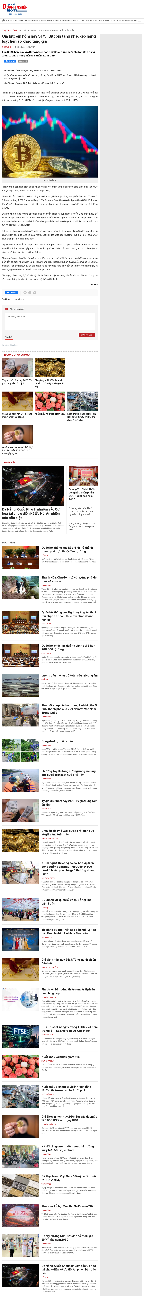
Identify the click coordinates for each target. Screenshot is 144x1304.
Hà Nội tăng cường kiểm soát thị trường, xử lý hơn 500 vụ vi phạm (67, 1148)
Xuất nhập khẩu (67, 30)
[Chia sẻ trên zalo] (29, 292)
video (107, 21)
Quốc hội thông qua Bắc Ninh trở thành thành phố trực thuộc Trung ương (67, 549)
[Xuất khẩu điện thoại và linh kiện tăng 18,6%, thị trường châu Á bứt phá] (82, 401)
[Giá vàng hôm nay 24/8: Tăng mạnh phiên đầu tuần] (17, 401)
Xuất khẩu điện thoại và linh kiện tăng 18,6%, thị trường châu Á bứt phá (81, 417)
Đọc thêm (8, 542)
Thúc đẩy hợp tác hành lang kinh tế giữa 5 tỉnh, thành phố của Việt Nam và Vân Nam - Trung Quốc (69, 709)
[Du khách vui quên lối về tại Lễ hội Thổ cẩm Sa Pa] (20, 909)
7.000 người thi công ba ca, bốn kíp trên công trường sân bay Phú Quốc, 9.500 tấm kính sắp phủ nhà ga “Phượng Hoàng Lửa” (68, 868)
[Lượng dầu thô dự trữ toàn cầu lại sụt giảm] (20, 685)
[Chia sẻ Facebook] (10, 61)
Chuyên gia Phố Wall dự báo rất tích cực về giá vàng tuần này (49, 383)
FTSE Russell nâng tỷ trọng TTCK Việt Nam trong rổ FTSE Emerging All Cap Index (69, 1028)
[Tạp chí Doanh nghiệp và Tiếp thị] (15, 8)
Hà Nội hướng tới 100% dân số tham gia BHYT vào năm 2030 (67, 1237)
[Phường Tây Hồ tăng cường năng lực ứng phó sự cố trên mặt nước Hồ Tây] (20, 780)
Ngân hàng (46, 809)
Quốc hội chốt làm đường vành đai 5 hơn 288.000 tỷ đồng (68, 647)
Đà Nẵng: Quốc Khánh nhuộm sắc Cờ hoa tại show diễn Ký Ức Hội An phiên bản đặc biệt (31, 513)
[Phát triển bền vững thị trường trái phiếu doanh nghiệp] (20, 999)
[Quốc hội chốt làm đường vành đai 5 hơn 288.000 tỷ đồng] (20, 655)
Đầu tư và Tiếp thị (48, 878)
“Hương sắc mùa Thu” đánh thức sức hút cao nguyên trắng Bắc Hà (81, 511)
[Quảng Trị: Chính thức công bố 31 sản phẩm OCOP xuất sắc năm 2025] (83, 476)
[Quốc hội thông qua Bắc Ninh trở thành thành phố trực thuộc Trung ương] (20, 557)
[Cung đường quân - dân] (20, 750)
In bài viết (23, 61)
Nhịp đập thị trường (28, 30)
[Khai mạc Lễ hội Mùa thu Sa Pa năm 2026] (20, 1215)
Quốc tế (44, 680)
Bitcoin (14, 299)
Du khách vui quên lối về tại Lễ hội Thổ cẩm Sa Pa (66, 901)
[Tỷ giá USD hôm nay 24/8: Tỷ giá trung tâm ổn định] (17, 367)
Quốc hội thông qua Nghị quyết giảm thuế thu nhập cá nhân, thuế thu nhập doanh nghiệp (68, 616)
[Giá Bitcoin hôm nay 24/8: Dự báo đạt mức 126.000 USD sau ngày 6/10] (17, 434)
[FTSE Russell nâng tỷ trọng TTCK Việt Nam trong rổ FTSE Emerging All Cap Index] (20, 1036)
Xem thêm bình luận (10, 345)
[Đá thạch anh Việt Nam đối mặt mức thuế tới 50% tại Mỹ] (20, 1185)
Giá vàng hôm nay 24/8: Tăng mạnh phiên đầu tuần (17, 415)
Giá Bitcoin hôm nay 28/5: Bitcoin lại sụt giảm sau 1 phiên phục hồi (34, 83)
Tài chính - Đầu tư (48, 997)
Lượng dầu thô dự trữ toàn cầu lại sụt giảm (69, 675)
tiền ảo (21, 299)
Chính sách (46, 624)
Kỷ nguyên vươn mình (128, 21)
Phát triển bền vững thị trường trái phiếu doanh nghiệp (68, 991)
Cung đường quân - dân (57, 741)
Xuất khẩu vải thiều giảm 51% (50, 414)
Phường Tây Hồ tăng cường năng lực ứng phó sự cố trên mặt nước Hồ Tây (68, 772)
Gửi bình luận (86, 335)
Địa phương (46, 585)
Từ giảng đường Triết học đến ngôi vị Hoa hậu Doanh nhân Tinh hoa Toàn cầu (68, 931)
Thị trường (9, 30)
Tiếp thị (9, 21)
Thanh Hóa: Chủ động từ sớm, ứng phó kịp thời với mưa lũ (69, 579)
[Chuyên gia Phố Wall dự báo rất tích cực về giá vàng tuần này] (50, 367)
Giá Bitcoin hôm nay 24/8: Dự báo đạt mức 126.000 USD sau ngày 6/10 (17, 450)
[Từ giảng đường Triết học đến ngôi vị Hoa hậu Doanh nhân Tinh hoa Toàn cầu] (20, 939)
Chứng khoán (47, 1035)
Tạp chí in (114, 21)
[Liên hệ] (34, 292)
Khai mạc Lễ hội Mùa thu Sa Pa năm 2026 (68, 1206)
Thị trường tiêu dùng (48, 30)
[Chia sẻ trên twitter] (25, 292)
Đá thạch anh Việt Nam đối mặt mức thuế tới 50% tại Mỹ (68, 1178)
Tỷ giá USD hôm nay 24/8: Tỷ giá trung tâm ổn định (17, 382)
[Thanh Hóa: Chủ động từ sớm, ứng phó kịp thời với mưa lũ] (20, 587)
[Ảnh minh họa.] (50, 142)
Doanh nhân (46, 938)
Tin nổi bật (8, 462)
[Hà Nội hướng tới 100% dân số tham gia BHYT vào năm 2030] (20, 1245)
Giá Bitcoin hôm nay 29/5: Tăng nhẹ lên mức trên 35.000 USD (32, 70)
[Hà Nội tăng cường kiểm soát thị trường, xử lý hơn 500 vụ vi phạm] (20, 1156)
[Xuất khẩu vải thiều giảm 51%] (50, 401)
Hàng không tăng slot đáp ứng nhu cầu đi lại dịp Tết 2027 (82, 526)
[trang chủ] (3, 21)
